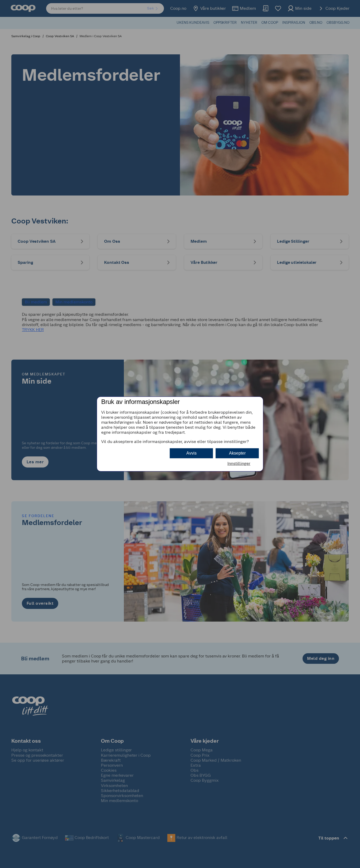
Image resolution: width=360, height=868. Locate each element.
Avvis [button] (191, 453)
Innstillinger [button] (238, 463)
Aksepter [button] (237, 453)
